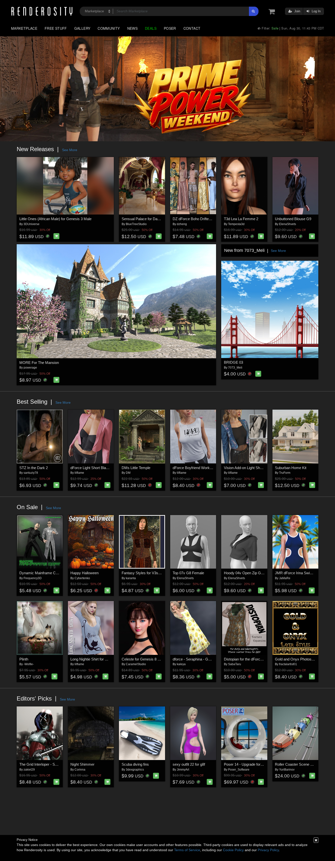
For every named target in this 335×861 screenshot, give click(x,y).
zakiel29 (29, 769)
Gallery (82, 28)
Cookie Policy (233, 850)
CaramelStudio (136, 664)
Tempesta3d (236, 224)
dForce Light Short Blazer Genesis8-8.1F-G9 (106, 468)
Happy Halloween (84, 573)
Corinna (80, 769)
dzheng (182, 224)
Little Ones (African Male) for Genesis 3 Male (55, 219)
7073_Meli (235, 367)
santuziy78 (31, 472)
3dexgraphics (135, 769)
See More (69, 150)
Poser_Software (238, 769)
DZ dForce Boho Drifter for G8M (198, 219)
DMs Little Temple (136, 468)
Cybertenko (82, 578)
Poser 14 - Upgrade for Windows (250, 764)
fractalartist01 (288, 664)
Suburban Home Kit (290, 468)
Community (109, 28)
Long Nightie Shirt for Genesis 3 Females (103, 659)
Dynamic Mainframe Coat (40, 573)
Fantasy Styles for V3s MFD (144, 573)
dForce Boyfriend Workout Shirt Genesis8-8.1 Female (215, 468)
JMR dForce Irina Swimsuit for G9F (303, 573)
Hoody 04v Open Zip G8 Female (250, 573)
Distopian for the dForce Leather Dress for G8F (261, 659)
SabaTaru (234, 664)
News (132, 28)
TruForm (284, 472)
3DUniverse (31, 224)
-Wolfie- (29, 664)
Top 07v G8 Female (188, 573)
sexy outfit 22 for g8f (189, 764)
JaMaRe (284, 578)
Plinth (23, 659)
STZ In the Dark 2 (33, 468)
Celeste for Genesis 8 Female (145, 659)
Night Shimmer (82, 764)
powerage (30, 367)
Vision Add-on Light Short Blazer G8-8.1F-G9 (260, 468)
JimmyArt (183, 769)
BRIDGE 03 (233, 362)
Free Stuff (56, 28)
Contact (192, 28)
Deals (150, 28)
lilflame (79, 472)
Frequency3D (33, 578)
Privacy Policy (268, 850)
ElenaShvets (287, 224)
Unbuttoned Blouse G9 (293, 219)
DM (128, 472)
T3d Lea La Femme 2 (241, 219)
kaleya (181, 664)
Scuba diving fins (135, 764)
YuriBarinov (287, 769)
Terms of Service (187, 850)
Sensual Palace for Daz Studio (146, 219)
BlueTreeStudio (136, 224)
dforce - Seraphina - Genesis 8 (197, 659)
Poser (170, 28)
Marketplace (24, 28)
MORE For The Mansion (39, 362)
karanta (131, 578)
